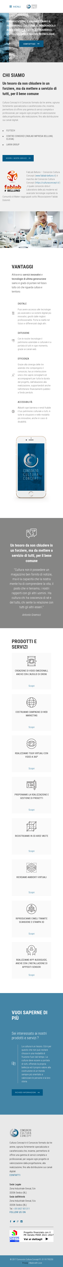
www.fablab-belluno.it (45, 175)
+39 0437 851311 (21, 1208)
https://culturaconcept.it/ (47, 182)
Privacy (25, 1263)
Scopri (32, 686)
